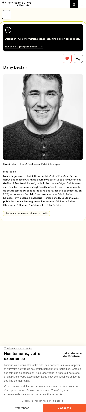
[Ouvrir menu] (82, 4)
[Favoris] (67, 58)
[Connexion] (74, 4)
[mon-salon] (16, 3)
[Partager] (78, 58)
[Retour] (6, 14)
